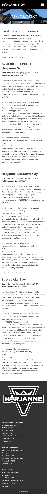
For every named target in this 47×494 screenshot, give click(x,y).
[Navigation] (42, 4)
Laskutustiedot (7, 441)
